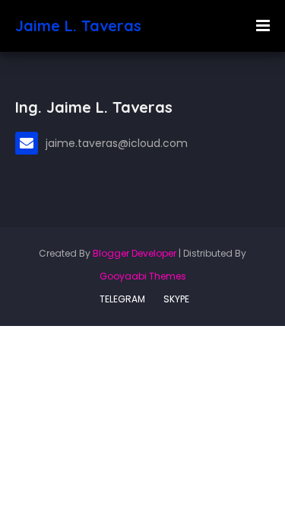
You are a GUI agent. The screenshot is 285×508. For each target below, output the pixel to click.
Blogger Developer (134, 253)
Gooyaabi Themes (143, 276)
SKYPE (176, 298)
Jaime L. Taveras (78, 25)
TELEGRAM (122, 298)
